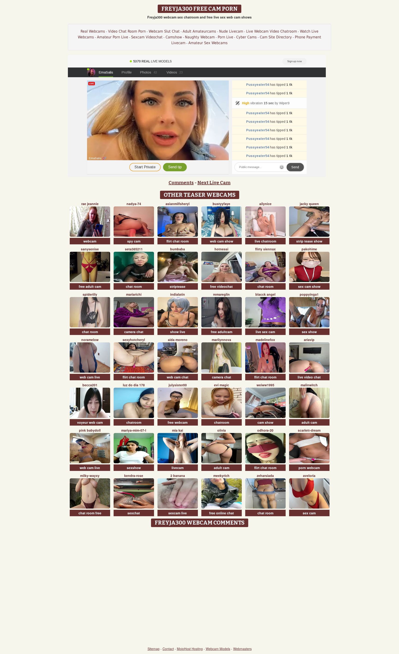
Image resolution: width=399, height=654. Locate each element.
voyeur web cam (90, 422)
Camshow (174, 37)
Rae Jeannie (90, 203)
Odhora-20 (265, 430)
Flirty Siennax (265, 249)
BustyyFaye (221, 203)
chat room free (90, 513)
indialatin (177, 294)
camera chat (133, 331)
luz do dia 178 (134, 385)
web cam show (221, 241)
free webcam (177, 422)
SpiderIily (90, 294)
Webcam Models (218, 648)
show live (177, 331)
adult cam (309, 422)
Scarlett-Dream (309, 430)
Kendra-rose (133, 475)
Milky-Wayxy (90, 475)
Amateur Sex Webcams (208, 43)
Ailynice (265, 203)
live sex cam (265, 331)
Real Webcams (93, 31)
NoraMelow (90, 339)
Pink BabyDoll (90, 430)
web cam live (90, 377)
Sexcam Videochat (147, 37)
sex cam (309, 513)
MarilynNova (221, 339)
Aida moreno (177, 339)
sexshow (134, 467)
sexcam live (177, 513)
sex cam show (309, 286)
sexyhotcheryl (134, 339)
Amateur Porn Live (112, 37)
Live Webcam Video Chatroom (271, 31)
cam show (265, 422)
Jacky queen (309, 203)
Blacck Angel (265, 294)
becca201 (89, 385)
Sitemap (154, 648)
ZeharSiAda (265, 475)
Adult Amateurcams (199, 31)
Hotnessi (221, 249)
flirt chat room (177, 241)
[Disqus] (199, 587)
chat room (134, 286)
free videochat (221, 286)
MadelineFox (265, 339)
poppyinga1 (309, 294)
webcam (89, 241)
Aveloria (309, 475)
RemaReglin (221, 294)
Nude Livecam (231, 31)
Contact (168, 648)
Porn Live (225, 37)
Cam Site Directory (276, 37)
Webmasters (242, 648)
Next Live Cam (213, 182)
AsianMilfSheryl (178, 203)
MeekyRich (221, 475)
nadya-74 (134, 203)
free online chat (221, 513)
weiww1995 (265, 385)
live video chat (309, 377)
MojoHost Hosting (190, 648)
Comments (181, 182)
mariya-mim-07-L (133, 430)
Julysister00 (178, 385)
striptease (177, 286)
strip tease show (309, 241)
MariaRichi (134, 294)
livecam (178, 467)
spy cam (133, 241)
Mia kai (177, 430)
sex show (309, 331)
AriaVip (309, 339)
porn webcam (309, 467)
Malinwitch (309, 385)
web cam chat (177, 377)
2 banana (177, 475)
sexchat (133, 513)
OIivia (221, 430)
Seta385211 (134, 249)
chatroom (133, 422)
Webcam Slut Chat (164, 31)
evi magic (221, 385)
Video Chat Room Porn (127, 31)
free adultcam (221, 331)
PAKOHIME (309, 249)
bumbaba (177, 249)
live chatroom (265, 241)
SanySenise (90, 249)
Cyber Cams (246, 37)
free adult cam (90, 286)
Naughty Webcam (200, 37)
